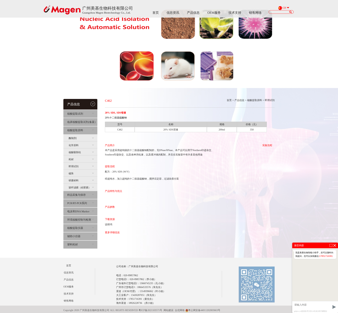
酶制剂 (73, 138)
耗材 (71, 159)
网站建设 (168, 310)
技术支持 (235, 12)
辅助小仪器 (73, 236)
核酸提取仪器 (75, 228)
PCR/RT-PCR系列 (77, 203)
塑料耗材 (72, 244)
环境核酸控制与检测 (79, 219)
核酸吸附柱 (75, 152)
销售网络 (255, 12)
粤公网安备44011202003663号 (204, 310)
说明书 (108, 224)
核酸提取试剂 (75, 113)
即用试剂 (74, 166)
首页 (155, 12)
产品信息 (193, 12)
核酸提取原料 (75, 130)
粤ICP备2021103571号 (150, 310)
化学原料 (74, 145)
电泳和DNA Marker (78, 211)
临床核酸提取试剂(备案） (82, 122)
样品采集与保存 (76, 194)
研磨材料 (74, 180)
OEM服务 (214, 12)
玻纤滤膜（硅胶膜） (80, 187)
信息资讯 (173, 12)
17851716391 (326, 256)
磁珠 (71, 173)
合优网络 (180, 310)
